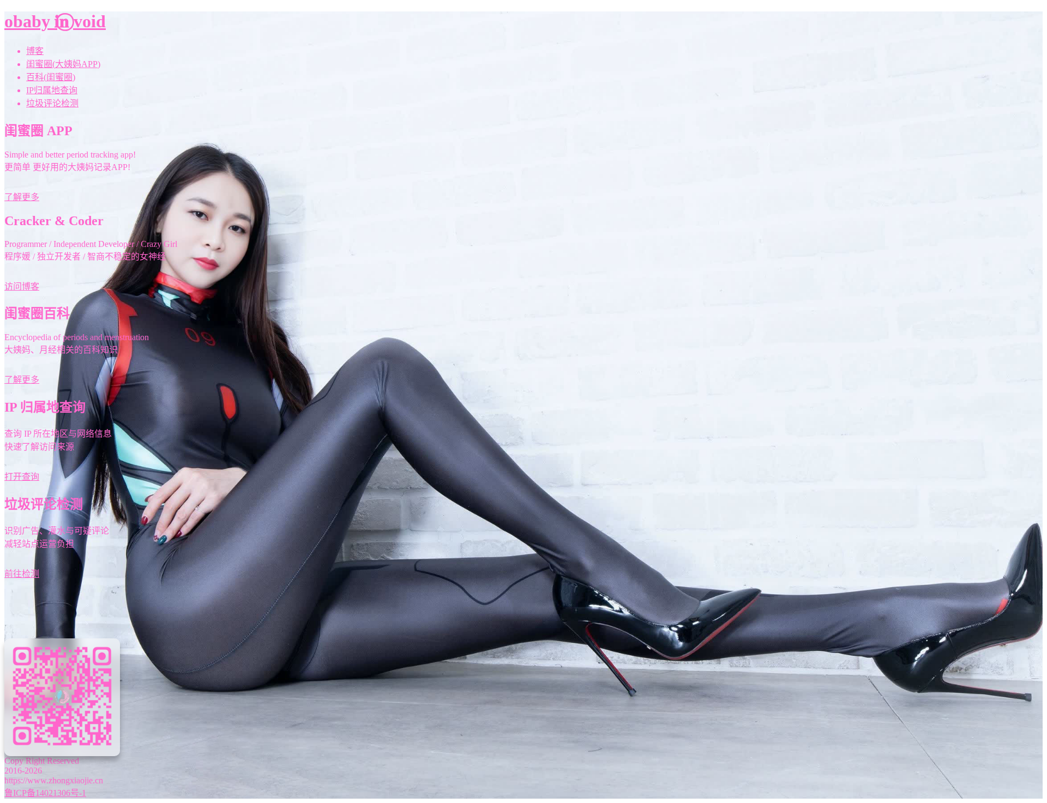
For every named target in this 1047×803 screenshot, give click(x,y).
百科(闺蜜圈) (50, 77)
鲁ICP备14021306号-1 (45, 793)
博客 (35, 51)
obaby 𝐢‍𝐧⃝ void (55, 21)
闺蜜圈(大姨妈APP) (63, 64)
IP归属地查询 (51, 90)
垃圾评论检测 (52, 103)
